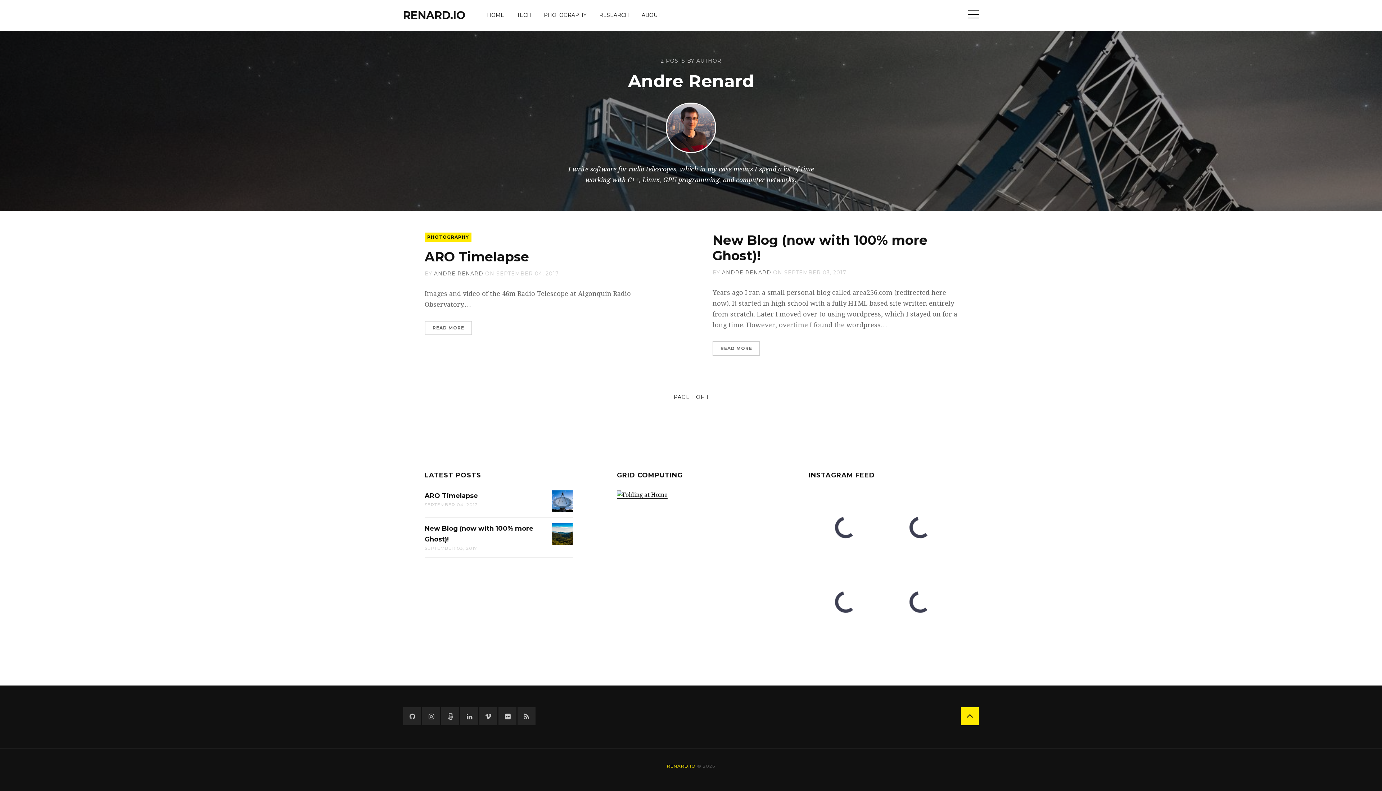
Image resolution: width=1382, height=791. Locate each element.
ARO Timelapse (477, 257)
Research (614, 15)
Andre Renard (458, 273)
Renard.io (434, 15)
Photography (565, 15)
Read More (448, 328)
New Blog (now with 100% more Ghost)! (820, 248)
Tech (524, 15)
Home (495, 15)
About (651, 15)
